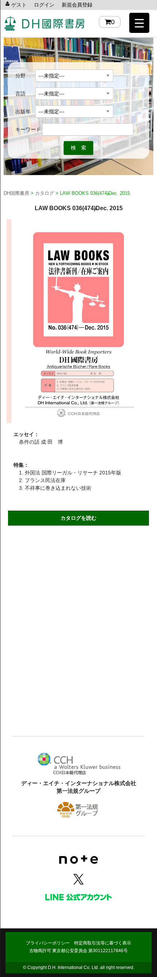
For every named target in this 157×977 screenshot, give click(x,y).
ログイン (44, 5)
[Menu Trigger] (139, 23)
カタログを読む (78, 518)
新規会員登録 (77, 5)
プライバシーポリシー (48, 943)
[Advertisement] (78, 648)
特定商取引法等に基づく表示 (102, 943)
